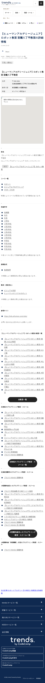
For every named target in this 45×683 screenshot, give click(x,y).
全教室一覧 (22, 399)
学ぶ (33, 23)
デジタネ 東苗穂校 (11, 452)
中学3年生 (8, 249)
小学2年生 (8, 227)
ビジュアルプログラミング (14, 187)
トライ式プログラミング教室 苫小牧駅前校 (20, 517)
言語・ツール (29, 13)
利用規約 (38, 678)
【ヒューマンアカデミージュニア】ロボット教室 (14, 58)
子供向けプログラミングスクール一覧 (16, 56)
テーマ (8, 13)
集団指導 (7, 270)
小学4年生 (8, 232)
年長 (5, 218)
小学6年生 (8, 238)
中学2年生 (8, 246)
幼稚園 (6, 212)
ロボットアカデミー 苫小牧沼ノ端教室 (18, 519)
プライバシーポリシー (28, 678)
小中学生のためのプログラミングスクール (13, 657)
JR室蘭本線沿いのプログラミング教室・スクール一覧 (22, 533)
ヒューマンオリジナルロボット (15, 293)
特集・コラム (23, 23)
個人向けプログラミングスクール (11, 664)
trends (2, 56)
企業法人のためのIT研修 (9, 650)
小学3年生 (8, 229)
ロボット (7, 184)
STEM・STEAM (9, 190)
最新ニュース (10, 23)
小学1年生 (8, 224)
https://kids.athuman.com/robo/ (15, 316)
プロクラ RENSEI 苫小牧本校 (14, 525)
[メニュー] (41, 3)
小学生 (6, 221)
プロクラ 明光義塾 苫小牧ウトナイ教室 (18, 491)
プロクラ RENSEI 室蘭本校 (13, 455)
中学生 (6, 241)
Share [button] (7, 52)
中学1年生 (8, 244)
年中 (5, 215)
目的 (17, 13)
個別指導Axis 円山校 (11, 429)
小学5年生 (8, 235)
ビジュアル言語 (10, 290)
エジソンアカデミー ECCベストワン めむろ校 (20, 438)
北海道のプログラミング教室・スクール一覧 (23, 463)
